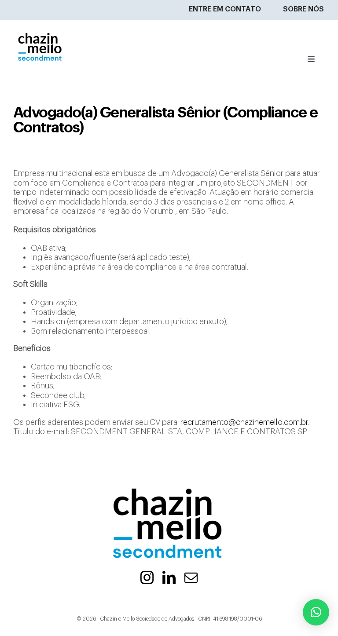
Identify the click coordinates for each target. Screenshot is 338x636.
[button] (316, 612)
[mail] (191, 577)
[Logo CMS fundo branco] (40, 24)
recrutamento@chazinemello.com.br (244, 422)
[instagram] (147, 577)
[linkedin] (169, 577)
